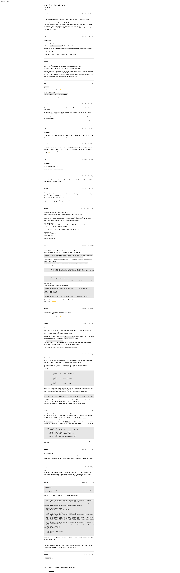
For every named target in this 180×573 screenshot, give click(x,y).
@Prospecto (48, 40)
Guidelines (56, 567)
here (65, 179)
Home (45, 567)
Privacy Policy (72, 567)
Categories (50, 567)
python (45, 9)
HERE (56, 250)
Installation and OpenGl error (54, 5)
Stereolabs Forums (5, 1)
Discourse (51, 571)
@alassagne (48, 558)
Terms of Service (64, 567)
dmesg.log (47, 313)
